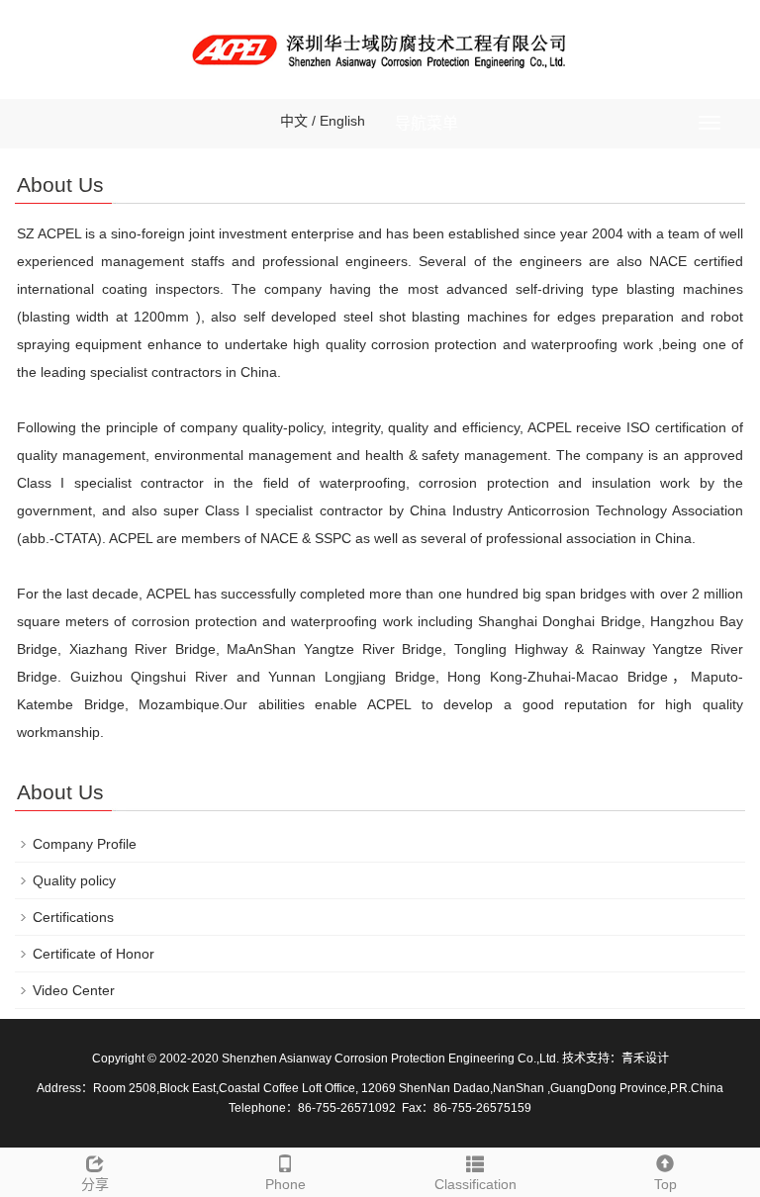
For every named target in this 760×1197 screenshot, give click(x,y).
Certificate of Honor (93, 954)
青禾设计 (645, 1058)
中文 (294, 121)
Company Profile (85, 844)
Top (665, 1184)
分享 (95, 1184)
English (342, 121)
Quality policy (74, 880)
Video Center (74, 990)
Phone (285, 1184)
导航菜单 (426, 123)
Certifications (73, 917)
